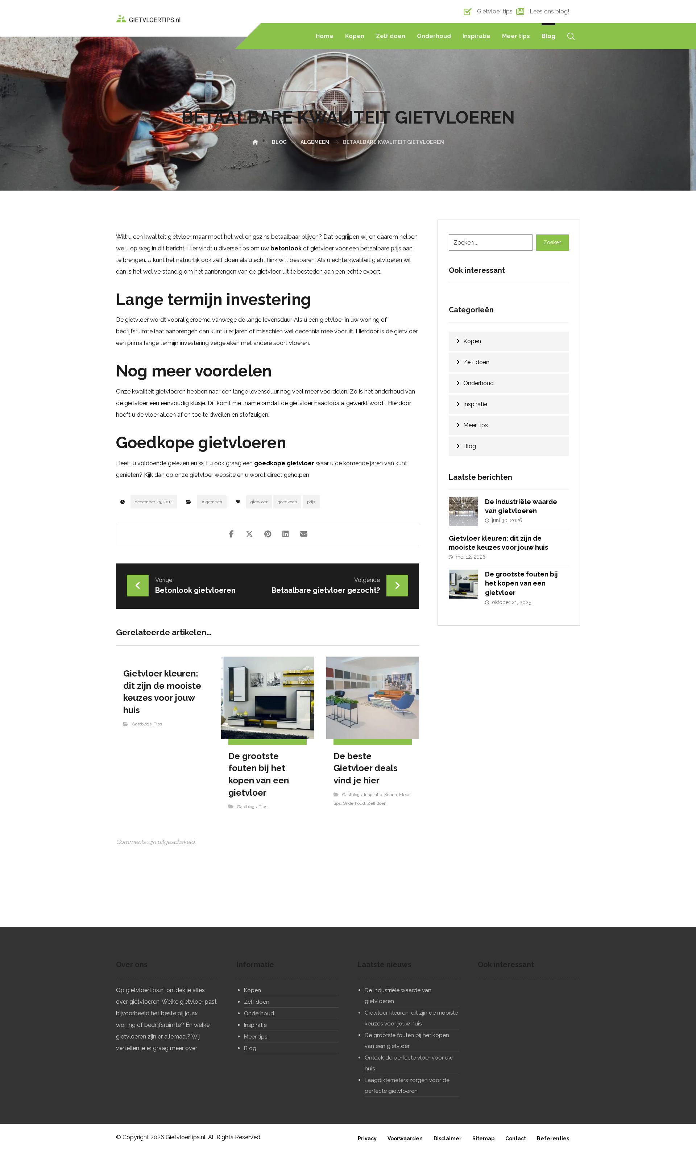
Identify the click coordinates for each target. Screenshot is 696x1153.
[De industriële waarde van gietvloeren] (463, 511)
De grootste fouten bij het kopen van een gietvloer (521, 583)
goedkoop (287, 501)
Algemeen (212, 501)
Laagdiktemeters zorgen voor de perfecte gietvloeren (407, 1085)
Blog (469, 446)
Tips (158, 724)
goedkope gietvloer (284, 463)
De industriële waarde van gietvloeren (398, 995)
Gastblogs (142, 724)
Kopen (390, 794)
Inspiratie (373, 794)
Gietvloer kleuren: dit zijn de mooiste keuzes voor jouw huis (411, 1018)
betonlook (286, 248)
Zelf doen (376, 803)
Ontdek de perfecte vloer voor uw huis (409, 1063)
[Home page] (255, 142)
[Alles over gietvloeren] (148, 18)
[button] (231, 534)
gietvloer (259, 501)
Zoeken (552, 242)
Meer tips (475, 425)
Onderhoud (354, 803)
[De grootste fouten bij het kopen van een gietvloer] (463, 584)
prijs (311, 501)
